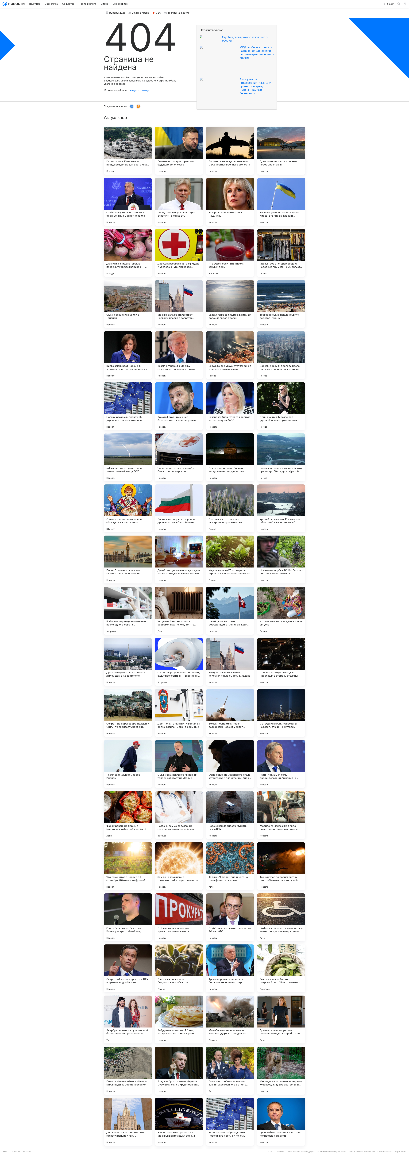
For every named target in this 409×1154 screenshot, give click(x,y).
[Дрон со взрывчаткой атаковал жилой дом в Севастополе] (128, 662)
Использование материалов (362, 1152)
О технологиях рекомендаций (300, 1152)
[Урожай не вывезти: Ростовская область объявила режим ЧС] (281, 508)
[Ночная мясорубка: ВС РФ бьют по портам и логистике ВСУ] (281, 559)
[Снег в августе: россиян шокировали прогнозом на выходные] (230, 508)
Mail (5, 1152)
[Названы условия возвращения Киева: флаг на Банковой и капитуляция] (281, 202)
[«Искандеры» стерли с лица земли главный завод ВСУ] (128, 457)
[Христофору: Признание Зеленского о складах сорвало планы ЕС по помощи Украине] (179, 406)
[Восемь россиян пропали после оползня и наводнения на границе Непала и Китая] (281, 355)
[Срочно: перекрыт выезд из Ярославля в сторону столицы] (281, 662)
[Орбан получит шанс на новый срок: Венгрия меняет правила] (128, 202)
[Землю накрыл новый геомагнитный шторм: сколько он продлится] (179, 866)
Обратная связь (385, 1152)
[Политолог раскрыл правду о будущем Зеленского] (179, 151)
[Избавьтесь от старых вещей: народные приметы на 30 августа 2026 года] (281, 253)
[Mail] (5, 4)
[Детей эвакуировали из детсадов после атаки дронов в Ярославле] (179, 559)
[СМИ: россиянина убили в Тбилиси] (128, 304)
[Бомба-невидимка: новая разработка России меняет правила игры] (230, 713)
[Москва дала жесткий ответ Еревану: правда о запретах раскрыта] (179, 304)
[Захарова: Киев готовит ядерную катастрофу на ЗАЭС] (230, 406)
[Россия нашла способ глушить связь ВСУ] (230, 815)
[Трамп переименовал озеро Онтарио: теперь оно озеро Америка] (230, 968)
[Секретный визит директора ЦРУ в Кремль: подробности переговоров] (128, 968)
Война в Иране (140, 13)
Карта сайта (400, 1152)
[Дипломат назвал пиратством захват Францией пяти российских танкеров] (128, 1122)
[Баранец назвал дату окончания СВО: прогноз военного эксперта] (230, 151)
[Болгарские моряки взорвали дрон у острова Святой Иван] (179, 508)
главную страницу (138, 90)
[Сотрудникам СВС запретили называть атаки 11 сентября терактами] (281, 713)
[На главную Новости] (16, 4)
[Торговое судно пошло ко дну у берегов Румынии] (281, 304)
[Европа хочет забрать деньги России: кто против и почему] (230, 1122)
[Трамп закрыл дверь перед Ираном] (128, 764)
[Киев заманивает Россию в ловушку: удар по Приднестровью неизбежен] (128, 355)
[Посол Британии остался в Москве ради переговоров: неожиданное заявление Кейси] (128, 559)
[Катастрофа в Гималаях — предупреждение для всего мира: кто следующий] (128, 151)
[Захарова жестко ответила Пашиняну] (230, 202)
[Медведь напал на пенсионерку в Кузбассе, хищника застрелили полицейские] (281, 1071)
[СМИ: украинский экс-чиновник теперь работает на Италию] (179, 764)
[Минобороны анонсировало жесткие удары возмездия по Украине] (230, 1019)
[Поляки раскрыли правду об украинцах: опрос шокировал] (128, 406)
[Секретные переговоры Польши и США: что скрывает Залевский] (128, 713)
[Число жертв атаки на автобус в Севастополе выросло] (179, 457)
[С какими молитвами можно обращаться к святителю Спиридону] (128, 508)
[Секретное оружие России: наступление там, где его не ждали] (230, 457)
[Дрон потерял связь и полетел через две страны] (281, 151)
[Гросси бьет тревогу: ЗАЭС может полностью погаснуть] (281, 1122)
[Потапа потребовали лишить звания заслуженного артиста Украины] (230, 1071)
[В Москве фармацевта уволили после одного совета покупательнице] (128, 611)
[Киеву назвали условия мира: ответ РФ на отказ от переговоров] (179, 202)
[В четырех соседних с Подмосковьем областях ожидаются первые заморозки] (179, 968)
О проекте (279, 1152)
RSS (270, 1152)
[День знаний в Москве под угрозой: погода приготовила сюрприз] (281, 406)
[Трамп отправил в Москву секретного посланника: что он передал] (179, 355)
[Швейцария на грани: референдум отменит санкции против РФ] (230, 611)
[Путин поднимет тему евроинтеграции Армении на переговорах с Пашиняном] (281, 764)
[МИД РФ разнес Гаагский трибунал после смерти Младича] (230, 662)
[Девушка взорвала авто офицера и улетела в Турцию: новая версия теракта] (179, 253)
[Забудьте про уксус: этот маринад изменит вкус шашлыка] (230, 355)
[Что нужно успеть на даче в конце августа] (281, 611)
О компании (15, 1152)
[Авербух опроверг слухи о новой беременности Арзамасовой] (128, 1019)
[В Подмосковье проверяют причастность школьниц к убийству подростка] (179, 917)
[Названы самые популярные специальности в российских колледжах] (179, 815)
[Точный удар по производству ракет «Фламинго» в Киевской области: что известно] (281, 866)
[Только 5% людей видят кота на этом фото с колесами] (230, 866)
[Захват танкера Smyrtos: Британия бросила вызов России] (230, 304)
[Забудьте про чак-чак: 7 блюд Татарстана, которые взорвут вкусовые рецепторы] (179, 1019)
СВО (158, 13)
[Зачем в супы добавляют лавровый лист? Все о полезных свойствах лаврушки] (281, 968)
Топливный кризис (178, 13)
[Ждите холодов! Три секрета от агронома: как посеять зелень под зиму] (230, 559)
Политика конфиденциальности (331, 1152)
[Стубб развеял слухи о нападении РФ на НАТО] (230, 917)
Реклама (27, 1152)
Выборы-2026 (117, 13)
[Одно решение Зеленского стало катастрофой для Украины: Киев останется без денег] (230, 764)
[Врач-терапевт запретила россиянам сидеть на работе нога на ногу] (281, 1019)
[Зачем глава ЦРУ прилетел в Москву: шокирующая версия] (179, 1122)
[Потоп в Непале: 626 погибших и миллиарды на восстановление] (128, 1071)
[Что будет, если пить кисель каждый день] (230, 253)
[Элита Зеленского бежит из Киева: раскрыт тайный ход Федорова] (128, 917)
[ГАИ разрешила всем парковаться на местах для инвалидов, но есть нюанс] (281, 917)
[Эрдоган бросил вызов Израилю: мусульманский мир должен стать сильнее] (179, 1071)
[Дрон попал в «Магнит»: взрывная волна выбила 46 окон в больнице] (179, 713)
